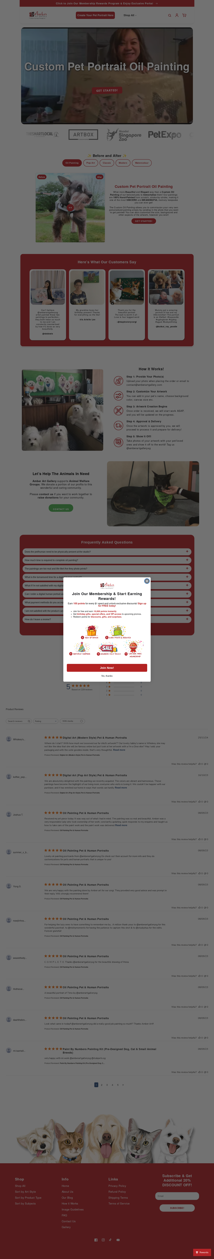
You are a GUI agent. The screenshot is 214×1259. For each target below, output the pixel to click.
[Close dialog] (147, 581)
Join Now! (107, 667)
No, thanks (107, 676)
